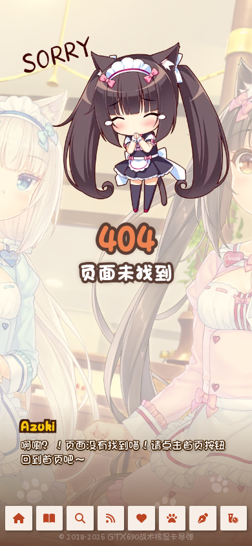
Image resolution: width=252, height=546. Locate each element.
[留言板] (202, 518)
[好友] (141, 518)
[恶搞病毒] (233, 518)
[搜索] (80, 518)
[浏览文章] (49, 518)
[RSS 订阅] (111, 518)
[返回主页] (18, 518)
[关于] (172, 518)
